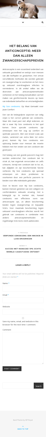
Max (23, 9)
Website (6, 306)
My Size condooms (11, 106)
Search (39, 386)
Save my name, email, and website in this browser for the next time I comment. (20, 323)
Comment (7, 329)
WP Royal (29, 420)
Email (6, 295)
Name (6, 283)
